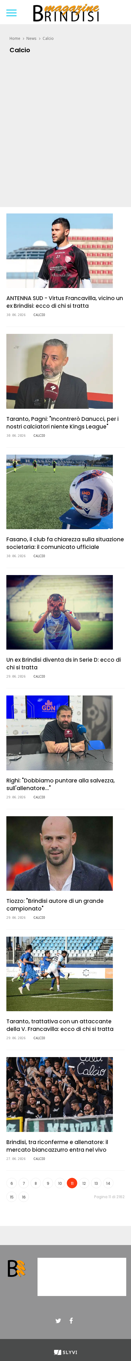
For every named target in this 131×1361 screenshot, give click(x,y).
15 (12, 1197)
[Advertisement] (65, 132)
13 (96, 1183)
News (31, 38)
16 (24, 1197)
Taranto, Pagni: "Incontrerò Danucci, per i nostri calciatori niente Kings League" (62, 422)
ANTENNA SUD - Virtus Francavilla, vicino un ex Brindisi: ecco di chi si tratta (64, 302)
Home (15, 38)
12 (84, 1183)
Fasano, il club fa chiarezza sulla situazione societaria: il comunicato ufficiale (65, 543)
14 (108, 1183)
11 (72, 1183)
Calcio (48, 38)
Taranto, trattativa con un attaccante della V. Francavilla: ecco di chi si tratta (60, 1025)
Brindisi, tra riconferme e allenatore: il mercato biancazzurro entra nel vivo (57, 1146)
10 (60, 1183)
